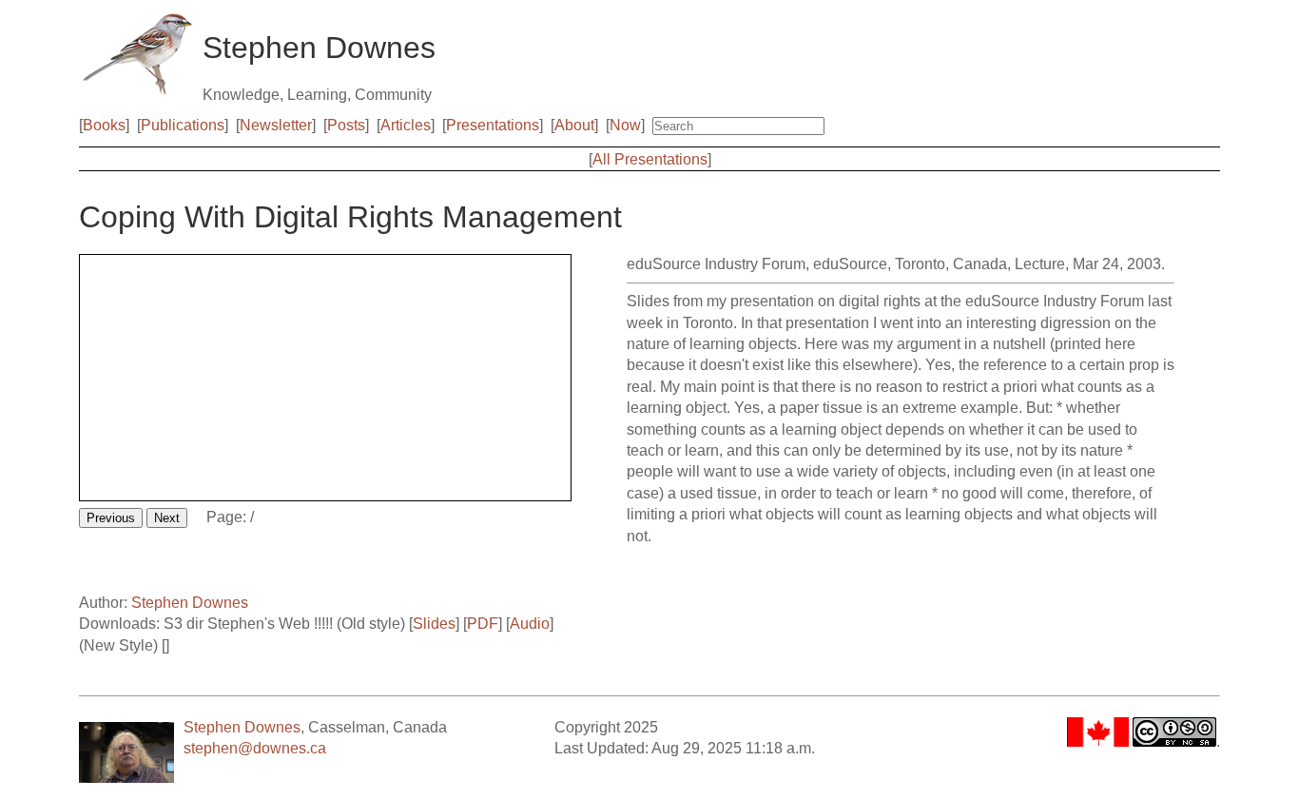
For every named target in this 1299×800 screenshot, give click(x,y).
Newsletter (276, 125)
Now (625, 125)
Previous (111, 518)
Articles (405, 125)
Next (167, 518)
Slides (434, 623)
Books (104, 125)
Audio (530, 623)
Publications (182, 125)
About (574, 125)
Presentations (492, 125)
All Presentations (650, 159)
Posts (346, 125)
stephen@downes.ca (255, 748)
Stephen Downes (189, 603)
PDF (482, 623)
